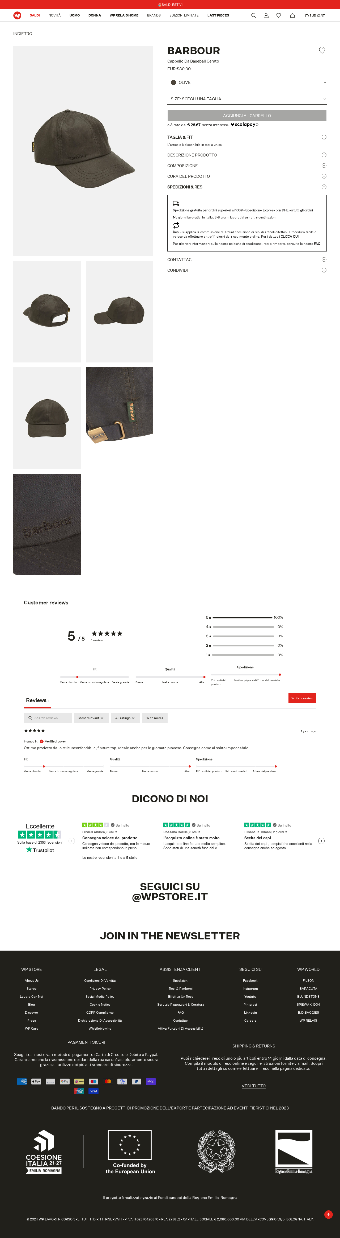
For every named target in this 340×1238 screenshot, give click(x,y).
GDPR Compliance (100, 1012)
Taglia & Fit (180, 137)
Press (31, 1020)
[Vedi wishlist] (279, 15)
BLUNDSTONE (308, 996)
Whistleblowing (100, 1028)
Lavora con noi (31, 996)
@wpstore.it (170, 897)
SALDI (35, 15)
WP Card (31, 1028)
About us (32, 980)
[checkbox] (155, 718)
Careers (250, 1020)
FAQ (180, 1012)
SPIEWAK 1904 (308, 1004)
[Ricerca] (254, 15)
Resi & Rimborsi (181, 988)
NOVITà (55, 15)
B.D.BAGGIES (308, 1012)
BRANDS (154, 15)
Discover (31, 1012)
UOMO (75, 15)
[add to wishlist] (323, 50)
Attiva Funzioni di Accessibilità (180, 1028)
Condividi (177, 270)
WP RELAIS (308, 1020)
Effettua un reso (180, 996)
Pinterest (250, 1004)
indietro (22, 33)
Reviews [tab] (37, 700)
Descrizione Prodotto (192, 155)
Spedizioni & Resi (185, 186)
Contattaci (180, 259)
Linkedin (250, 1012)
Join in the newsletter (170, 936)
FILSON (308, 980)
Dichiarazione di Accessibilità (100, 1020)
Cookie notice (100, 1004)
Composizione (182, 165)
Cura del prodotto (188, 176)
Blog (31, 1004)
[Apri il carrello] (292, 15)
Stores (31, 988)
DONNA (94, 15)
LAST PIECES (218, 15)
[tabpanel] (170, 747)
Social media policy (100, 996)
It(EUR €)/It (315, 15)
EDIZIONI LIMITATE (184, 15)
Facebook (250, 980)
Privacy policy (100, 988)
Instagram (250, 988)
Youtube (250, 996)
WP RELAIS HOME (124, 15)
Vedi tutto (254, 1085)
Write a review (302, 698)
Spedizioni (180, 980)
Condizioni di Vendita (100, 980)
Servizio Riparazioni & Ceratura (180, 1004)
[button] (244, 617)
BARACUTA (308, 988)
